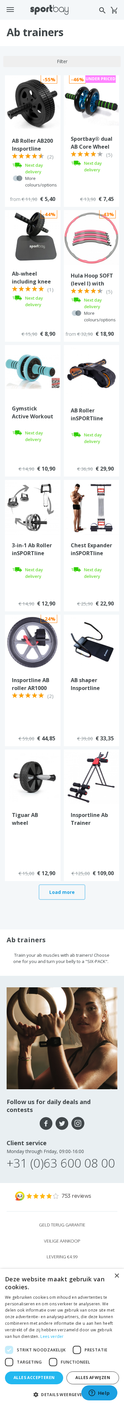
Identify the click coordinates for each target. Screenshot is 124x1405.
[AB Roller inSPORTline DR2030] (91, 372)
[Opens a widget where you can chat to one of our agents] (99, 1393)
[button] (62, 1394)
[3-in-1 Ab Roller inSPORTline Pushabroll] (32, 507)
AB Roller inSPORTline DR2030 (87, 418)
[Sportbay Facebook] (46, 1123)
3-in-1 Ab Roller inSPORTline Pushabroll (32, 553)
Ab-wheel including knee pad (31, 281)
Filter (62, 61)
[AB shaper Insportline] (91, 642)
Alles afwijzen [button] (92, 1377)
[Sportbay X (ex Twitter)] (62, 1123)
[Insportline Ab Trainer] (91, 776)
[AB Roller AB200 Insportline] (32, 102)
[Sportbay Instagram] (77, 1123)
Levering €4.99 (62, 1257)
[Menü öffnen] (10, 9)
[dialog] (62, 1337)
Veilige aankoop (62, 1241)
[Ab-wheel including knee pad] (32, 236)
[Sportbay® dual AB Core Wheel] (91, 102)
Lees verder (51, 1336)
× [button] (116, 1275)
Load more (62, 892)
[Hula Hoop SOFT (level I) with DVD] (91, 237)
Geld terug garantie (62, 1225)
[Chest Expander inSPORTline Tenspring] (91, 507)
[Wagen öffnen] (113, 10)
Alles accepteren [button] (34, 1377)
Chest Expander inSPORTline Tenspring (91, 553)
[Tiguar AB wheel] (32, 776)
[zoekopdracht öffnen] (102, 10)
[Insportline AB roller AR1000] (32, 642)
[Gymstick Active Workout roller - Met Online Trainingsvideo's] (32, 371)
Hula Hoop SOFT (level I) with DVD (92, 283)
